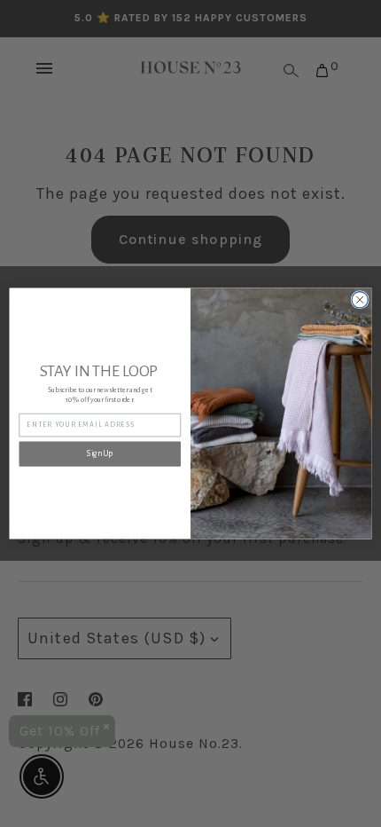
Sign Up (100, 454)
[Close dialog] (360, 300)
